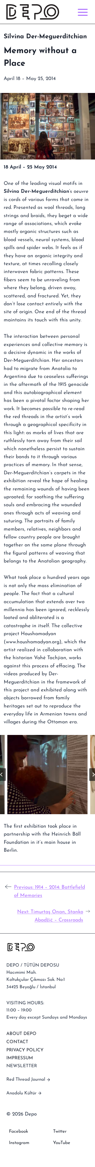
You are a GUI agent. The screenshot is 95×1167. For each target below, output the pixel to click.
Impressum (19, 1058)
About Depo (21, 1034)
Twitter (59, 1131)
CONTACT (17, 1042)
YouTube (61, 1143)
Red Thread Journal (25, 1079)
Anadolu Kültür (21, 1093)
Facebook (18, 1131)
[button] (47, 774)
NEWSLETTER (21, 1066)
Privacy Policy (25, 1050)
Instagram (19, 1143)
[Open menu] (82, 12)
